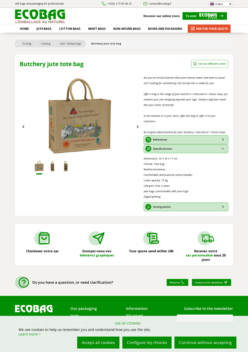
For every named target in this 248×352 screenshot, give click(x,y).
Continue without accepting (205, 342)
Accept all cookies (98, 342)
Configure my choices (147, 342)
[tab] (186, 139)
